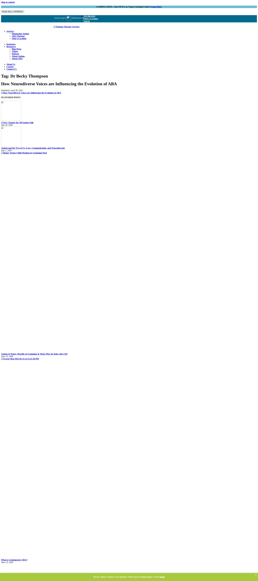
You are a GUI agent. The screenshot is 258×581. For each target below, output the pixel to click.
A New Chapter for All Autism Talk (17, 122)
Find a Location (90, 19)
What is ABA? (14, 560)
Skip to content (8, 2)
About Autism (18, 56)
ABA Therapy (18, 36)
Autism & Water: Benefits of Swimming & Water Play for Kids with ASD (34, 354)
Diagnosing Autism (20, 34)
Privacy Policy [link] (146, 577)
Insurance (11, 44)
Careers (10, 67)
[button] (256, 574)
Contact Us (11, 69)
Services (10, 31)
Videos (15, 51)
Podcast (15, 54)
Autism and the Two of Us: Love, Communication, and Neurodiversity (33, 148)
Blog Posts (16, 49)
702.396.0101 (89, 16)
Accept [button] (162, 577)
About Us (10, 64)
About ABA (17, 59)
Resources (11, 46)
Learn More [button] (156, 7)
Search (86, 21)
